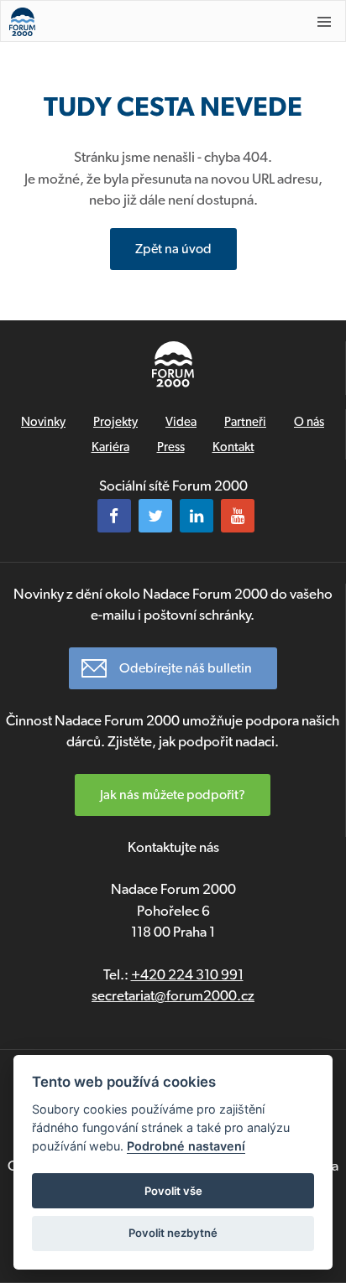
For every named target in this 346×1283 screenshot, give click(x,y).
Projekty (115, 421)
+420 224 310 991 (187, 974)
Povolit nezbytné (173, 1232)
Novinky (43, 421)
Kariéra (110, 447)
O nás (309, 421)
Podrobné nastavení (186, 1146)
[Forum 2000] (142, 22)
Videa (181, 421)
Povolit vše (173, 1190)
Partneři (245, 421)
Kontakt (233, 447)
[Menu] (324, 21)
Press (171, 447)
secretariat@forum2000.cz (173, 995)
